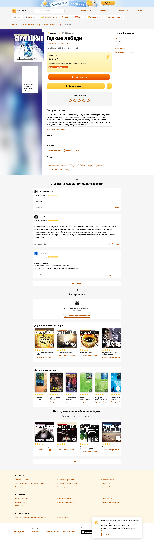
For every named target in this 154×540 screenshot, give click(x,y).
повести (100, 166)
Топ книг (80, 17)
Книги (18, 17)
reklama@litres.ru (69, 531)
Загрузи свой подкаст (114, 17)
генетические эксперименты (58, 162)
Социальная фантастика (74, 150)
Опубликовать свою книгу (124, 52)
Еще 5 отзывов (77, 283)
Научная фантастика (55, 150)
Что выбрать (86, 11)
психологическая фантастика (58, 166)
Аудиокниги (32, 17)
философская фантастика (81, 162)
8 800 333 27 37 (36, 531)
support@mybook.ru (52, 531)
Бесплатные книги (50, 17)
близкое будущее (87, 166)
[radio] (70, 100)
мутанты (75, 166)
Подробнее (105, 531)
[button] (118, 388)
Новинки (67, 17)
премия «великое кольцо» (58, 170)
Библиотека (104, 11)
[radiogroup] (79, 101)
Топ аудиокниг (94, 17)
